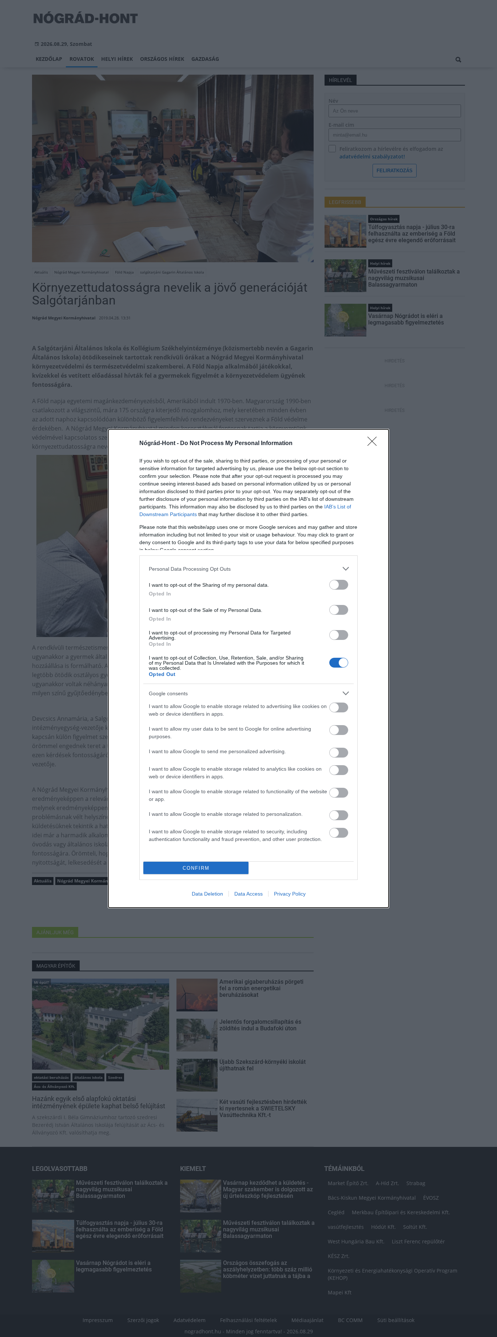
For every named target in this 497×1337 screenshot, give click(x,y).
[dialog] (248, 668)
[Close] (374, 444)
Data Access (248, 894)
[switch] (338, 585)
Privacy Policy (290, 894)
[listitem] (248, 569)
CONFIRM (196, 868)
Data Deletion (207, 894)
